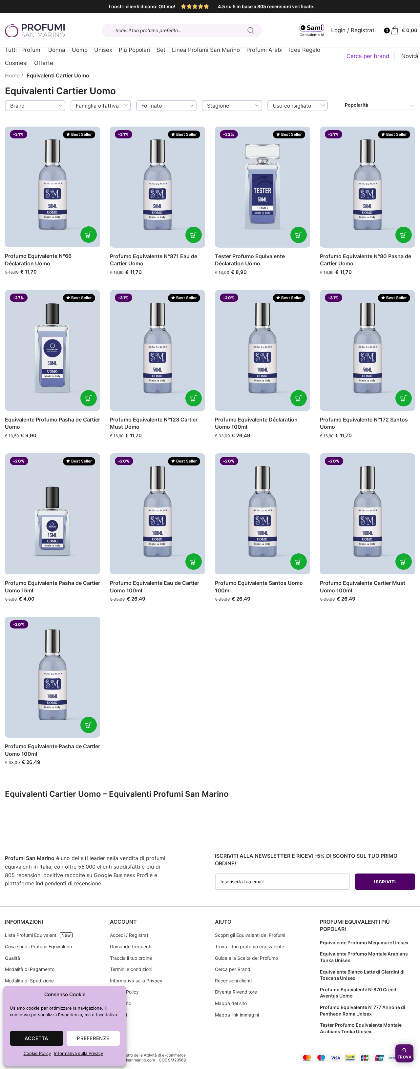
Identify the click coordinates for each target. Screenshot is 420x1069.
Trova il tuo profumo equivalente (249, 946)
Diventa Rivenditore (236, 992)
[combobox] (35, 105)
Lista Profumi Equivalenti (31, 935)
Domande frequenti (130, 946)
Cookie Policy (37, 1053)
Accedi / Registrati (129, 935)
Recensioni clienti (233, 980)
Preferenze (93, 1038)
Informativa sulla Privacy (78, 1053)
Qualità (12, 958)
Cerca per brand (367, 56)
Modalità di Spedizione (29, 980)
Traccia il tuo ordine (131, 958)
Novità (409, 56)
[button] (88, 234)
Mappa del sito (231, 1003)
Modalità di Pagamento (29, 969)
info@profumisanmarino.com (129, 1060)
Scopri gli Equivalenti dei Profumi (250, 935)
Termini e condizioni (131, 969)
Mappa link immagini (237, 1015)
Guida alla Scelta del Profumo (246, 958)
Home (12, 75)
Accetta (37, 1038)
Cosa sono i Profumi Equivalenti (38, 946)
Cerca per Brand (232, 969)
